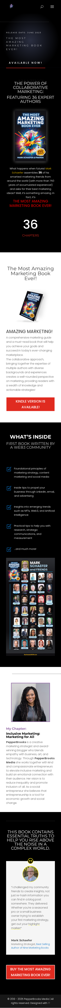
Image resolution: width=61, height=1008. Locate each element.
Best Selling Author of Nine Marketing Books (30, 945)
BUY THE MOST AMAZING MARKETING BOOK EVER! (30, 972)
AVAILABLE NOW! (26, 63)
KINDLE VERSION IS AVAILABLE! (30, 404)
